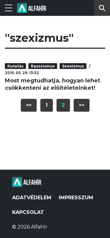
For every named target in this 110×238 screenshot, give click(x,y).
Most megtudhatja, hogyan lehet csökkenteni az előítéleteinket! (52, 84)
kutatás (15, 66)
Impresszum (76, 197)
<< (28, 105)
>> (81, 105)
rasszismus (43, 66)
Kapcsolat (28, 212)
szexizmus (73, 66)
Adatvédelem (31, 197)
